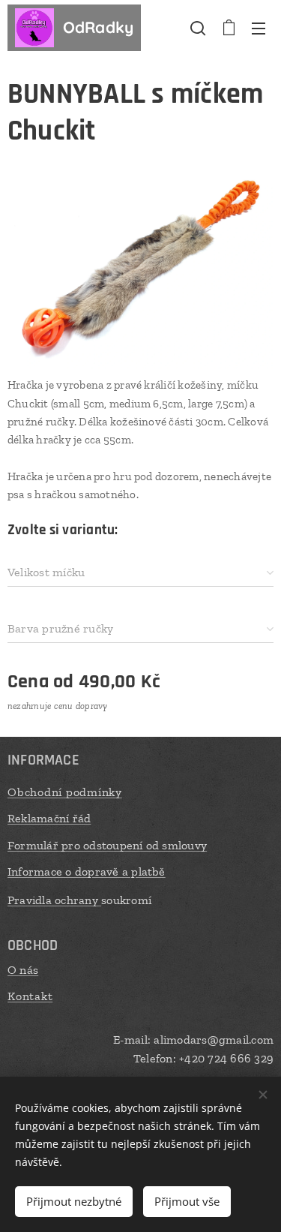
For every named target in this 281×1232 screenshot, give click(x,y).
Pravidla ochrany (54, 900)
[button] (197, 28)
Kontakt (29, 996)
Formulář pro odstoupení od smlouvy (107, 845)
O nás (22, 970)
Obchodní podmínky (64, 792)
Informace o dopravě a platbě (86, 871)
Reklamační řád (49, 818)
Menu (259, 28)
